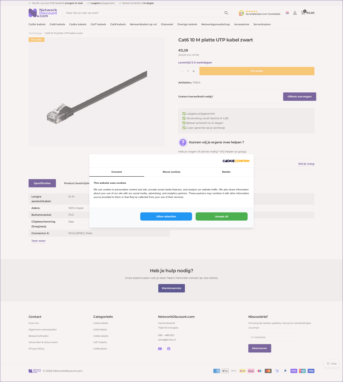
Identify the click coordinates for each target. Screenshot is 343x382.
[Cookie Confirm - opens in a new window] (236, 161)
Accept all (221, 216)
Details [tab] (226, 171)
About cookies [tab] (171, 171)
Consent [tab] (116, 171)
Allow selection (166, 216)
